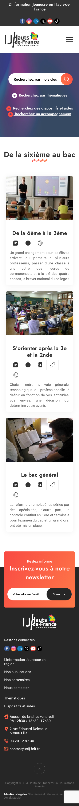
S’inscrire (59, 594)
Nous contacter (16, 688)
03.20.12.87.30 (22, 741)
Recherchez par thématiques (42, 95)
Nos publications (17, 672)
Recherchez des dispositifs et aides (42, 108)
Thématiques (14, 698)
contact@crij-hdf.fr (25, 749)
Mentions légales (15, 794)
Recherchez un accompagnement (42, 114)
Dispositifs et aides (19, 706)
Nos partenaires (17, 680)
